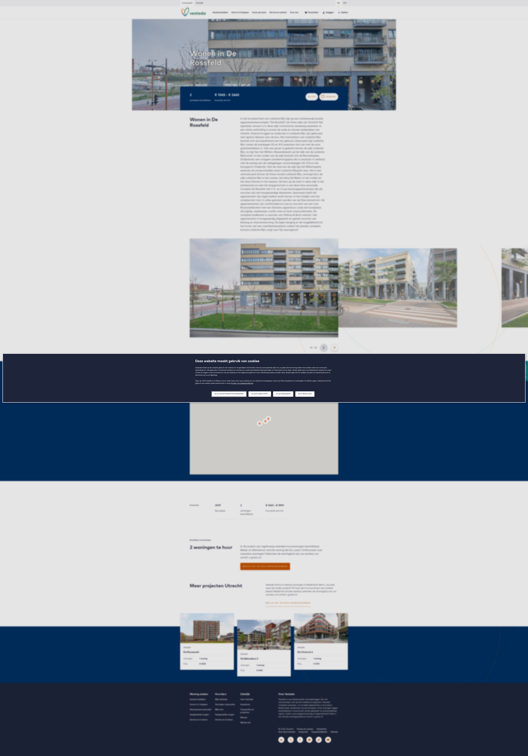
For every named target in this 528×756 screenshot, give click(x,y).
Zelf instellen (305, 394)
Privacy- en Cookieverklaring (242, 383)
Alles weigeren (283, 394)
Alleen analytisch (259, 394)
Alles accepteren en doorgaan (229, 394)
